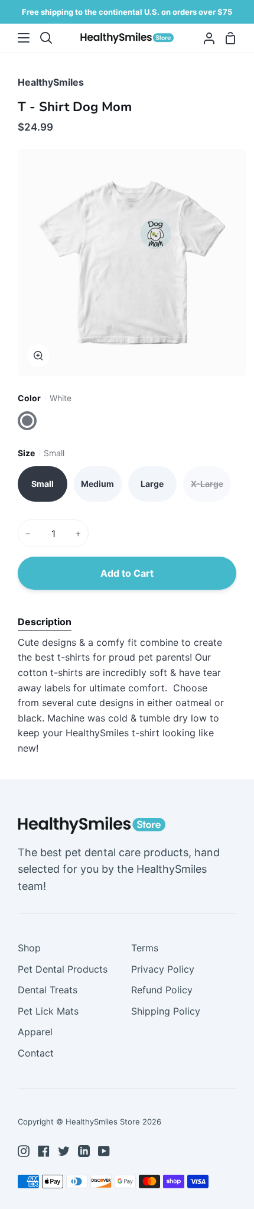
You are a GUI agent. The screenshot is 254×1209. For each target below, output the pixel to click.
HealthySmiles (51, 82)
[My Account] (204, 38)
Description (44, 622)
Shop (29, 948)
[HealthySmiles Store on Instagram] (24, 1151)
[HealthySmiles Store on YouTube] (104, 1151)
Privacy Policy (162, 969)
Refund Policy (162, 990)
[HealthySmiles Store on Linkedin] (84, 1151)
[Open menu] (15, 37)
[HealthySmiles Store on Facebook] (44, 1151)
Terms (144, 948)
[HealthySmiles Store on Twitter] (64, 1151)
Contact (36, 1053)
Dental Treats (47, 990)
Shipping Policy (165, 1011)
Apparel (35, 1032)
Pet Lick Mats (48, 1011)
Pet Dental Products (63, 969)
